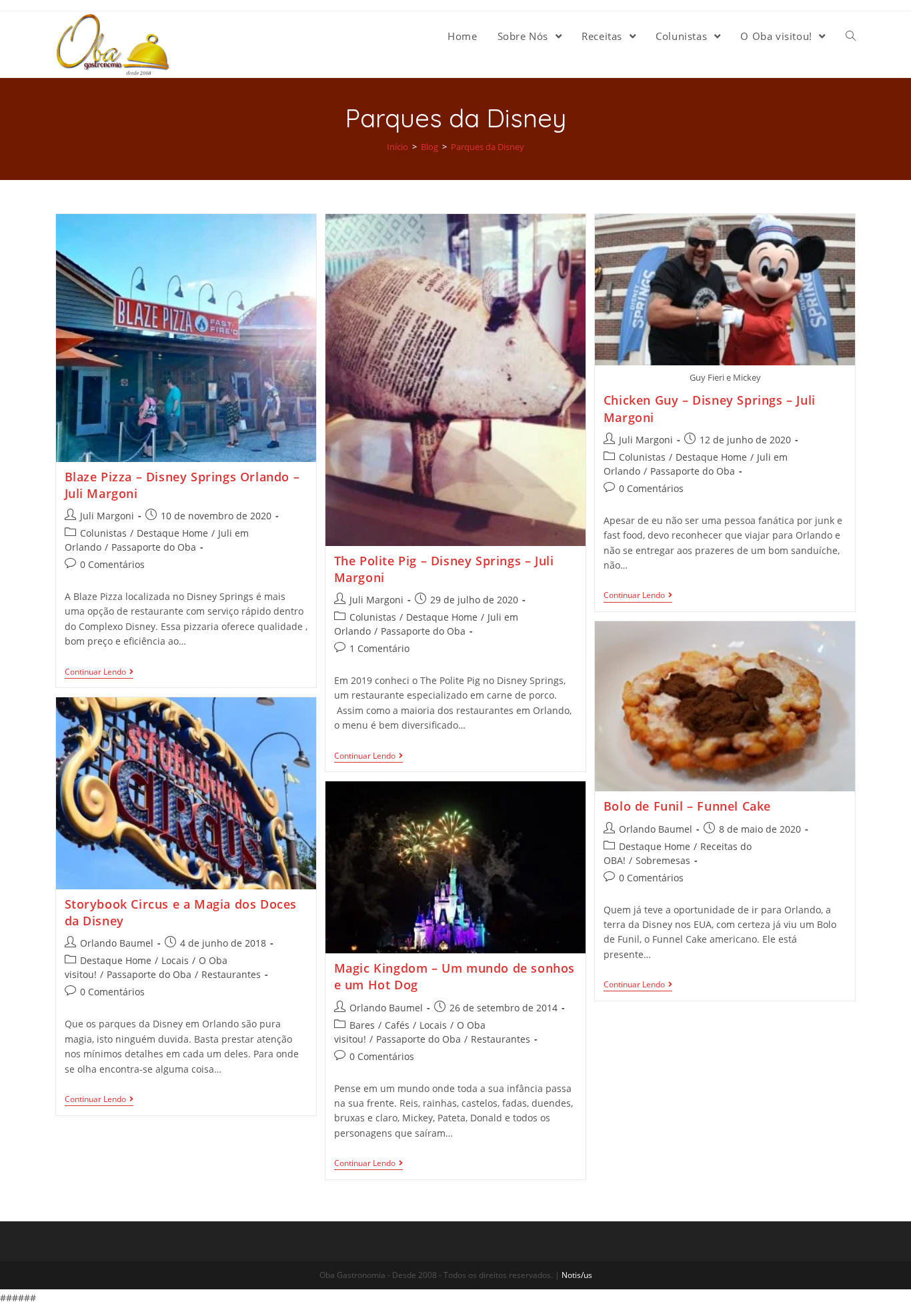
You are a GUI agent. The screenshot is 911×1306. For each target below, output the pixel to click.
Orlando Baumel (655, 829)
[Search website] (851, 36)
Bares (362, 1025)
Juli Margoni (107, 515)
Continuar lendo (95, 672)
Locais (175, 960)
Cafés (397, 1025)
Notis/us (577, 1275)
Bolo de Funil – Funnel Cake (687, 806)
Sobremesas (663, 860)
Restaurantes (231, 974)
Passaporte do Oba (153, 547)
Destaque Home (172, 533)
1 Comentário (379, 648)
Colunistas (103, 533)
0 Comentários (112, 564)
